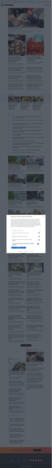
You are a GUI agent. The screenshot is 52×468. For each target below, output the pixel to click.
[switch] (38, 233)
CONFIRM (19, 247)
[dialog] (26, 234)
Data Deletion (20, 251)
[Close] (44, 217)
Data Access (26, 251)
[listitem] (26, 230)
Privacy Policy (32, 251)
